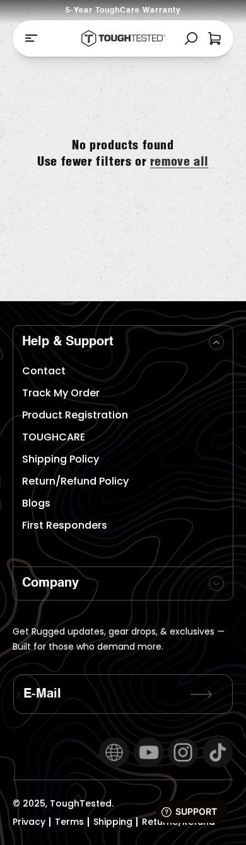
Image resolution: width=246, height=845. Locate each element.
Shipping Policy (60, 459)
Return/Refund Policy (75, 481)
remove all (179, 161)
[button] (31, 38)
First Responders (64, 525)
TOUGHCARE (53, 437)
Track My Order (61, 393)
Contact (44, 371)
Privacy (29, 821)
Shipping (112, 821)
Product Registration (75, 415)
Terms (69, 821)
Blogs (36, 503)
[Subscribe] (201, 694)
